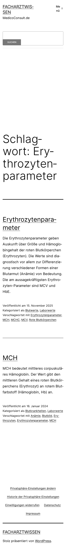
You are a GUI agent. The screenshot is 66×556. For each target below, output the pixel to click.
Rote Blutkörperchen (42, 319)
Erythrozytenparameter (46, 315)
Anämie (35, 415)
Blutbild (47, 415)
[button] (33, 488)
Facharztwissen (21, 532)
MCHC (15, 319)
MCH (6, 319)
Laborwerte (47, 310)
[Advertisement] (33, 93)
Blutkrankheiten (35, 411)
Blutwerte (31, 310)
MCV (24, 319)
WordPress (43, 541)
